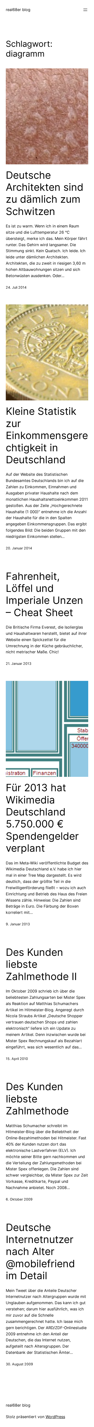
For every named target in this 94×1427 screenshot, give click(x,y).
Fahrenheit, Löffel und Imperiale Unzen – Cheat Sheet (44, 594)
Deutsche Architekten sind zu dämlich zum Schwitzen (44, 193)
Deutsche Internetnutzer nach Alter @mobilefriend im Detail (40, 1251)
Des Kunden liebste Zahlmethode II (41, 964)
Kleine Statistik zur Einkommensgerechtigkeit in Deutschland (47, 435)
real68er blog (18, 9)
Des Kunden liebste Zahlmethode (37, 1099)
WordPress (55, 1416)
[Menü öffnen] (85, 10)
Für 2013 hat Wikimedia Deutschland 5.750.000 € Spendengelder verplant (42, 818)
